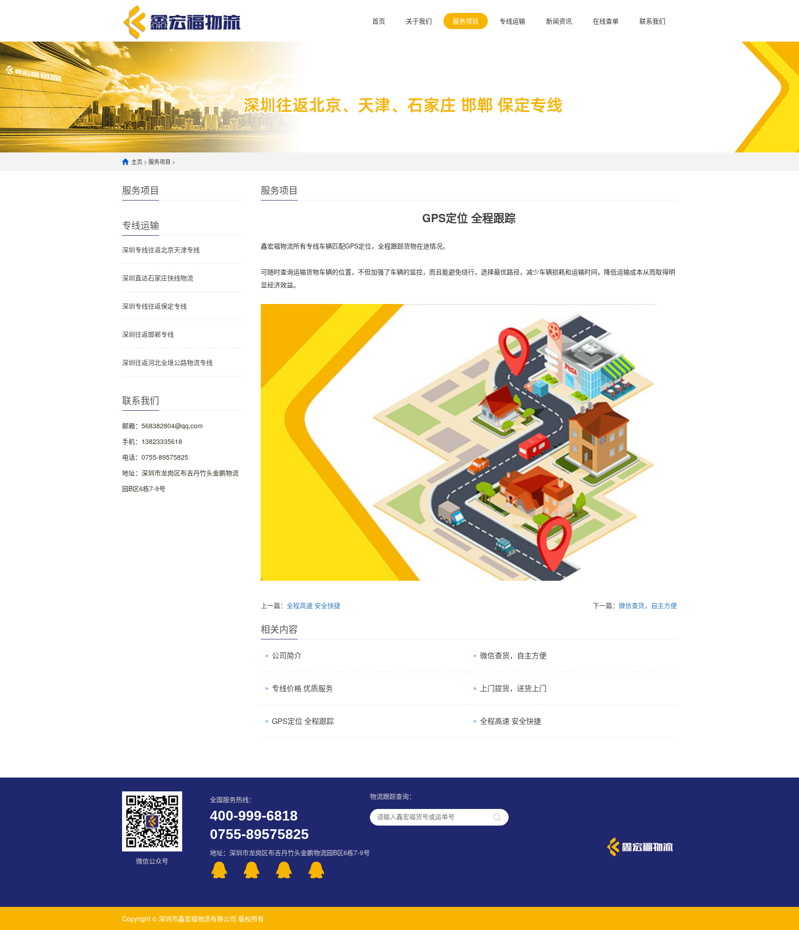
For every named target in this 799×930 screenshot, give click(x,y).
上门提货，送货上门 (513, 688)
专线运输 (512, 20)
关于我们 (419, 20)
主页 (136, 161)
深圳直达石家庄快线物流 (157, 277)
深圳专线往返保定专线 (154, 305)
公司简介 (286, 655)
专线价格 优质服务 (302, 688)
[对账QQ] (291, 870)
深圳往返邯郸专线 (148, 334)
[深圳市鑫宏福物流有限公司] (182, 20)
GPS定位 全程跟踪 (303, 721)
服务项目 (466, 20)
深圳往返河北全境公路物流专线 (167, 362)
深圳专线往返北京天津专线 (161, 249)
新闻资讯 (559, 20)
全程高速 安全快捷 (313, 605)
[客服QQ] (226, 870)
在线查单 (606, 20)
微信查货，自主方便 (648, 605)
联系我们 (652, 20)
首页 (378, 20)
